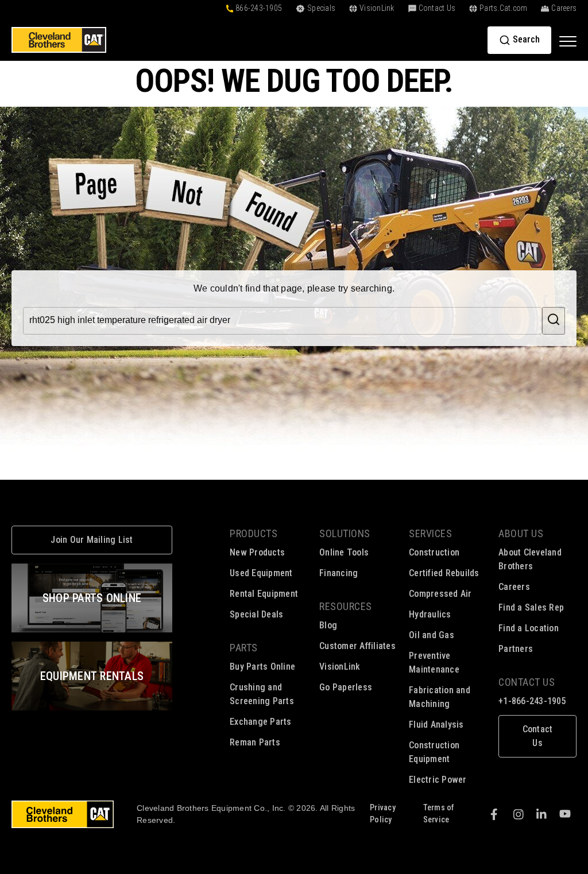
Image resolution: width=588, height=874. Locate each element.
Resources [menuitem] (345, 606)
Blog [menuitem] (328, 625)
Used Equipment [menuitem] (261, 573)
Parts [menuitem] (244, 648)
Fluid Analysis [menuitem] (436, 724)
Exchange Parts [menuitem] (261, 721)
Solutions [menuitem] (344, 533)
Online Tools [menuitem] (344, 552)
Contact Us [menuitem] (526, 682)
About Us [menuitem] (520, 533)
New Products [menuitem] (257, 552)
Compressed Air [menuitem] (440, 593)
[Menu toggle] (568, 40)
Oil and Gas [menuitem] (431, 635)
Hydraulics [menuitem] (430, 614)
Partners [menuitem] (515, 648)
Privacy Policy (383, 813)
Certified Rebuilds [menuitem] (444, 573)
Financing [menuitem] (338, 573)
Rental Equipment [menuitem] (264, 593)
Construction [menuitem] (434, 552)
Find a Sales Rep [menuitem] (531, 607)
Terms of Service (439, 813)
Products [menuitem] (253, 533)
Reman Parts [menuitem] (255, 742)
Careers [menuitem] (514, 586)
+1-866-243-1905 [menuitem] (532, 701)
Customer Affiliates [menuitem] (357, 645)
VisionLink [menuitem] (340, 666)
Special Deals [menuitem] (256, 614)
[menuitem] (537, 729)
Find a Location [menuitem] (528, 628)
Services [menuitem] (430, 533)
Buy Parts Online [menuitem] (262, 666)
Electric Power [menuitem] (438, 779)
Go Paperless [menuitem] (345, 687)
